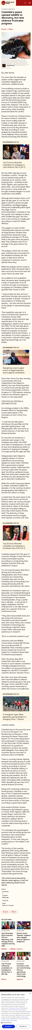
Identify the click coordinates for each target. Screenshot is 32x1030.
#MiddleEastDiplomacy (14, 949)
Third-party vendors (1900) (16, 1008)
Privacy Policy (13, 1020)
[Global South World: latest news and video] (8, 3)
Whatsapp (5, 897)
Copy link (5, 900)
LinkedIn (5, 895)
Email (4, 903)
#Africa (3, 979)
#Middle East (5, 949)
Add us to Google (7, 905)
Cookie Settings (5, 1020)
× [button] (30, 993)
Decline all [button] (23, 1026)
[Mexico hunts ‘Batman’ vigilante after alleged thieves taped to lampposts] (24, 935)
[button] (16, 1022)
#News (11, 29)
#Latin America (20, 949)
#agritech (20, 979)
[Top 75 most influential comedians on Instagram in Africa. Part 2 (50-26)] (8, 966)
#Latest (4, 29)
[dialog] (16, 1011)
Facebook (5, 891)
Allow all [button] (8, 1026)
